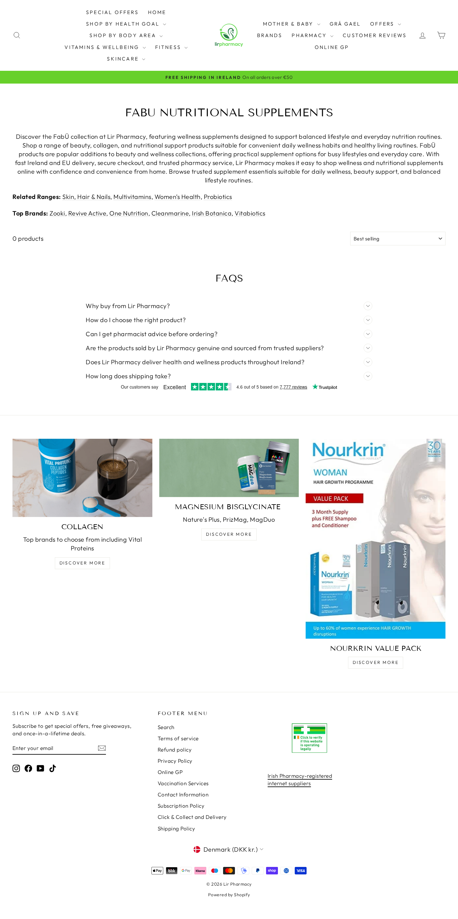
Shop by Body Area (123, 35)
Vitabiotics (250, 213)
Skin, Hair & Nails (86, 197)
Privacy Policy (175, 760)
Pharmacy (310, 35)
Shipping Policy (176, 828)
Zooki (57, 213)
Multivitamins (132, 197)
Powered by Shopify (229, 894)
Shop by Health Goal (123, 24)
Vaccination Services (183, 783)
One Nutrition (128, 213)
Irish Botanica (211, 213)
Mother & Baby (289, 24)
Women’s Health (178, 197)
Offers (383, 24)
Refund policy (175, 749)
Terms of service (178, 738)
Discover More (82, 563)
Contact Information (183, 794)
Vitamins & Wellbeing (102, 47)
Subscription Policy (181, 805)
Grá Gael (345, 24)
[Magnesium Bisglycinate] (229, 468)
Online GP (332, 47)
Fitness (169, 47)
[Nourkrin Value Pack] (376, 539)
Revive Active (87, 213)
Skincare (124, 59)
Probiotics (218, 197)
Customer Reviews (375, 35)
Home (157, 12)
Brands (269, 35)
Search (166, 727)
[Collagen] (82, 478)
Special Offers (112, 12)
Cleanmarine (170, 213)
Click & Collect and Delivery (192, 817)
